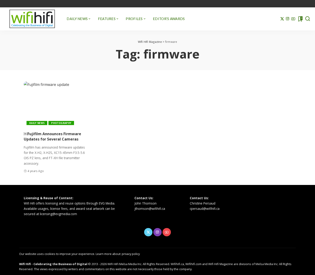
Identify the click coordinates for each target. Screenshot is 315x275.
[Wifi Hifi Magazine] (32, 18)
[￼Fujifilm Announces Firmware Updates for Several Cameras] (55, 105)
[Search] (307, 18)
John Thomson (145, 203)
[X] (282, 18)
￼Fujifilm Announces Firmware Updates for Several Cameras (52, 136)
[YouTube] (293, 18)
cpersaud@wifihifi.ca (205, 208)
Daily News (37, 123)
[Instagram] (288, 18)
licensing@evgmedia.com (58, 214)
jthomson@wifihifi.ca (149, 208)
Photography (61, 123)
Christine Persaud (202, 203)
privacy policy (131, 254)
